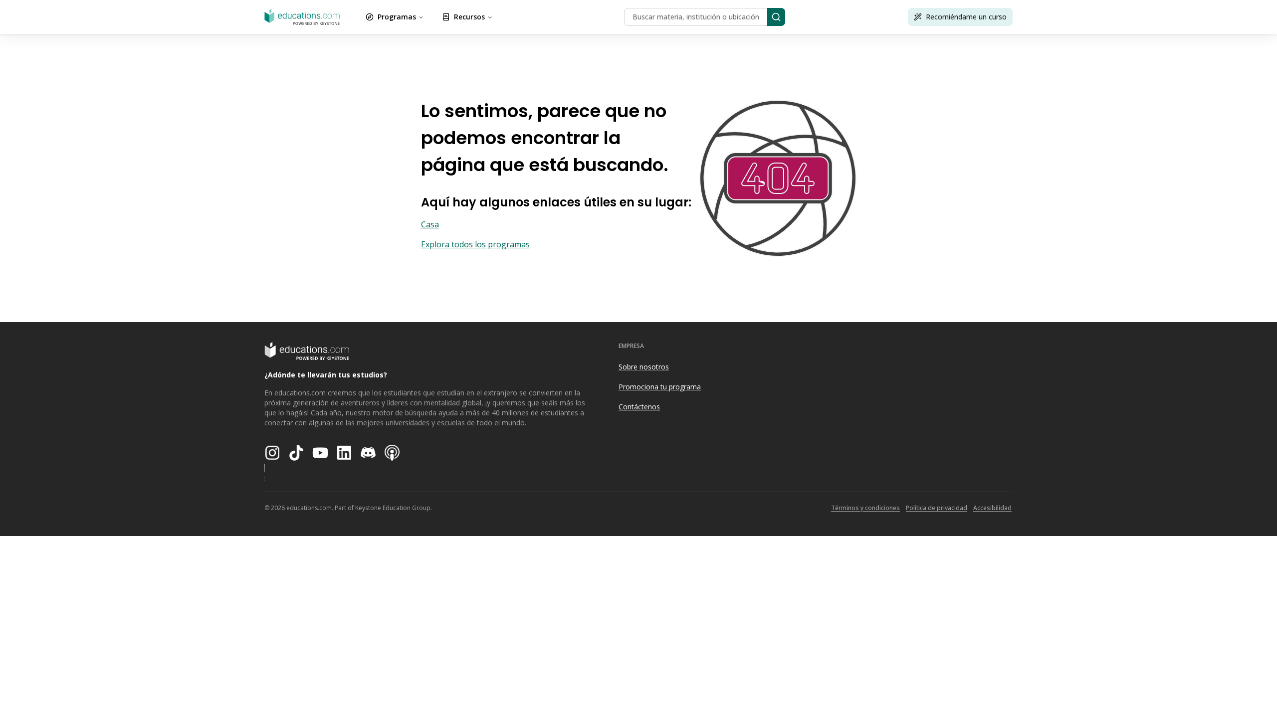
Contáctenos (639, 406)
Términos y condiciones (865, 508)
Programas (397, 16)
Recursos (469, 16)
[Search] (776, 17)
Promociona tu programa (660, 386)
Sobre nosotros (644, 366)
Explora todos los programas (475, 244)
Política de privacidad (936, 508)
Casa (430, 224)
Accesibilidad (992, 508)
